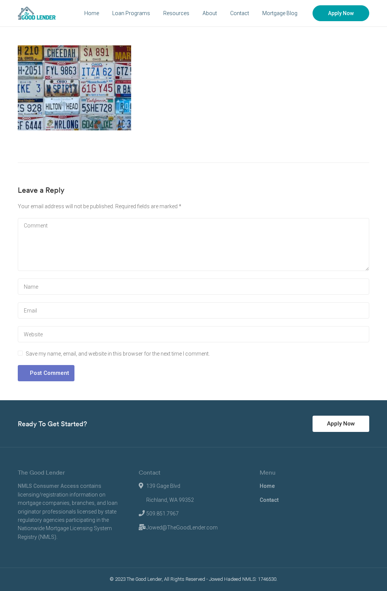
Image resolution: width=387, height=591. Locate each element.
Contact (239, 13)
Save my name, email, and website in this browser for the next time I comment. (118, 354)
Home (91, 13)
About (210, 13)
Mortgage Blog (279, 13)
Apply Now (341, 13)
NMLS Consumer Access (48, 486)
